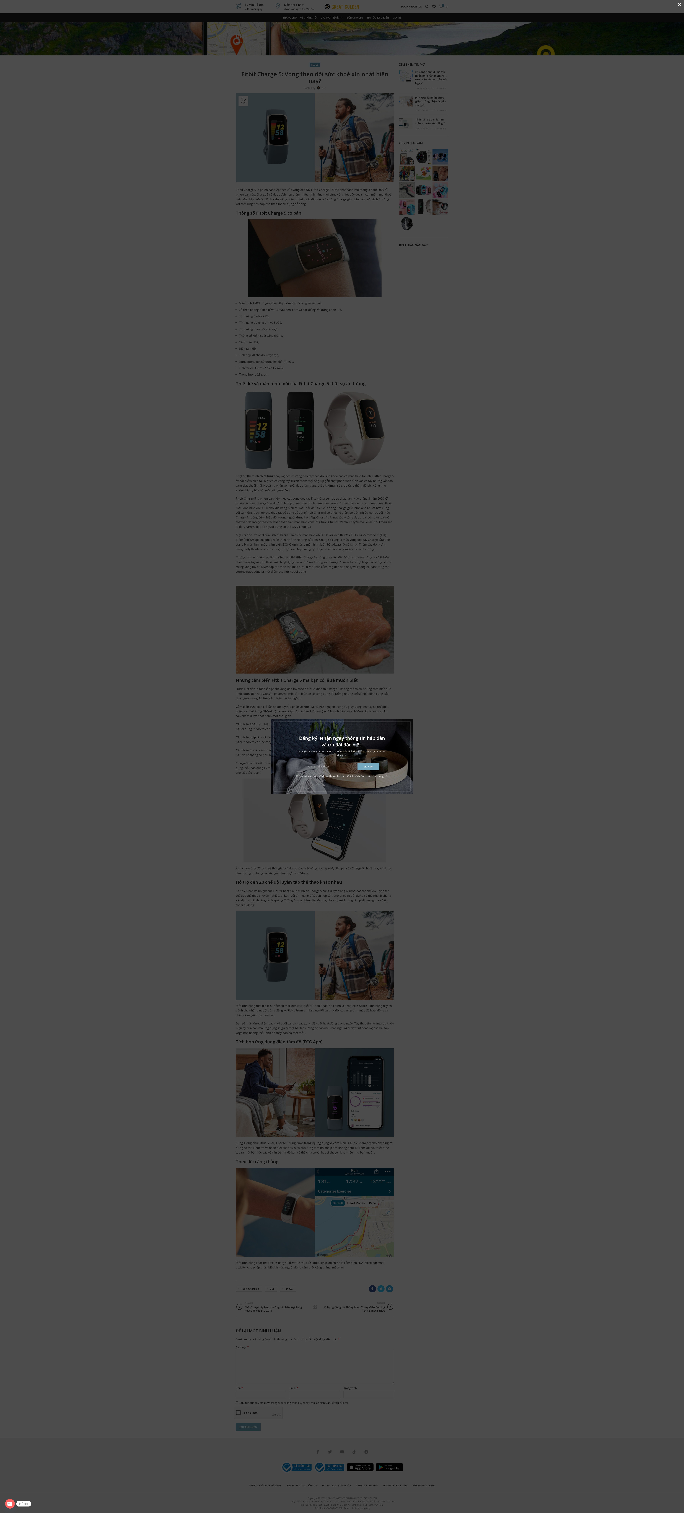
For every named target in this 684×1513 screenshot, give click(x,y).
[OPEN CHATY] (10, 1504)
